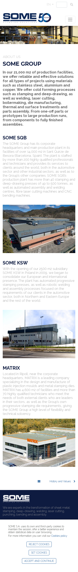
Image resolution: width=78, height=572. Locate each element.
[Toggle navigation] (70, 19)
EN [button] (49, 4)
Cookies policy (59, 535)
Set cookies (39, 552)
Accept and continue (39, 561)
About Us (11, 57)
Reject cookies (39, 544)
